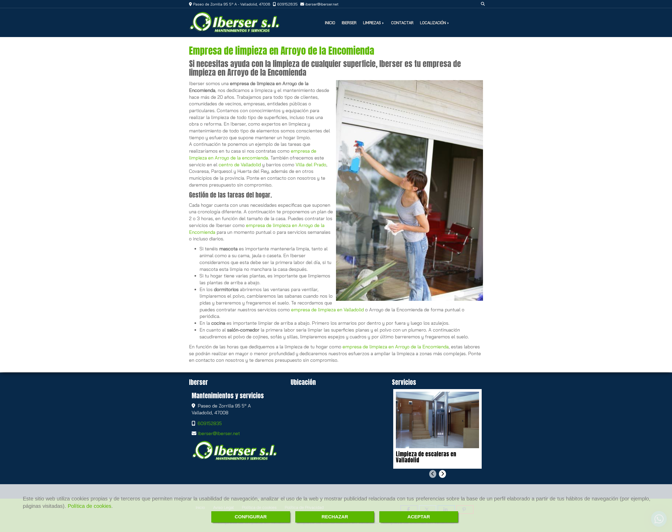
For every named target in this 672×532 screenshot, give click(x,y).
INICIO (330, 22)
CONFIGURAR (251, 516)
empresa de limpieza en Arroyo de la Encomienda (396, 347)
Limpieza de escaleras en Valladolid (426, 457)
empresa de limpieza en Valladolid (327, 310)
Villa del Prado (311, 165)
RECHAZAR (335, 516)
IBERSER (349, 22)
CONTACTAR (402, 22)
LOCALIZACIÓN (433, 22)
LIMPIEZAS (372, 22)
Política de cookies (89, 506)
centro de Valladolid (240, 165)
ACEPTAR (418, 516)
